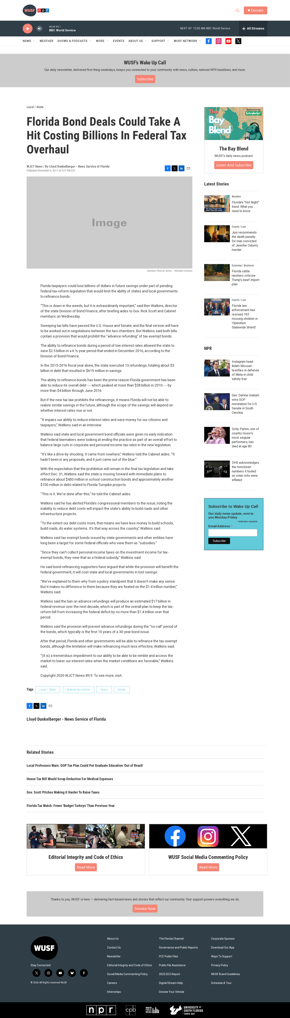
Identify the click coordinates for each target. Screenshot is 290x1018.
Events (118, 41)
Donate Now (145, 908)
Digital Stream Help (171, 983)
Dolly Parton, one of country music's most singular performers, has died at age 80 (245, 437)
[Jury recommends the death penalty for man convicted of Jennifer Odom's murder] (217, 233)
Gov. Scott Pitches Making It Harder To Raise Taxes (63, 792)
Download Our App (222, 947)
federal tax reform (78, 689)
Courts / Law (239, 226)
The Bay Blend (233, 149)
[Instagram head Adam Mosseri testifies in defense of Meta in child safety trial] (217, 368)
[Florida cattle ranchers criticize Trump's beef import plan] (217, 272)
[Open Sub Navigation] (34, 41)
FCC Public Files (168, 956)
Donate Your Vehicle (171, 991)
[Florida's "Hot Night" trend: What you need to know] (217, 203)
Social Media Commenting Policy (127, 974)
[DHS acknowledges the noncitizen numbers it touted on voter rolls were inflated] (217, 469)
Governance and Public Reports (178, 947)
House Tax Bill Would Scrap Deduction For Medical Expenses (70, 779)
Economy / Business (243, 265)
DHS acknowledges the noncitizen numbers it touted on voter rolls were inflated (245, 471)
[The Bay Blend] (233, 123)
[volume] (39, 28)
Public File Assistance (172, 965)
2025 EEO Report (169, 974)
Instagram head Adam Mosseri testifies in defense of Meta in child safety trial (245, 370)
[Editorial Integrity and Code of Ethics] (86, 836)
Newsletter (114, 956)
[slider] (45, 28)
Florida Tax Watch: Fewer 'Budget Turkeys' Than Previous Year (71, 806)
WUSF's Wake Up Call (145, 63)
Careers (112, 983)
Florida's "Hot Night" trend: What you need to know (245, 206)
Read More (86, 867)
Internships (114, 991)
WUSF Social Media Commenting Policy (208, 857)
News (27, 41)
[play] (27, 28)
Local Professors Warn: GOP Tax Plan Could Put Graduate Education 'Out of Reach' (85, 765)
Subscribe (145, 79)
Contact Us (114, 947)
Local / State (35, 107)
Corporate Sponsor (223, 938)
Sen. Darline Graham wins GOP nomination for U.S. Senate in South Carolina (245, 403)
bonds (122, 689)
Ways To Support (221, 956)
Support (158, 41)
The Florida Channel (171, 938)
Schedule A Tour (221, 983)
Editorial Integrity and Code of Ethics (86, 857)
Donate (257, 10)
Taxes (104, 689)
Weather (46, 41)
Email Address (220, 526)
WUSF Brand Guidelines (225, 974)
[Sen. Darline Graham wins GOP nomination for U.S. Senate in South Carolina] (217, 401)
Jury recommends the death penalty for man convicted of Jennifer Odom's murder (245, 241)
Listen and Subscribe (233, 165)
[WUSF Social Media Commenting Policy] (208, 836)
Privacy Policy (219, 965)
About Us (113, 938)
